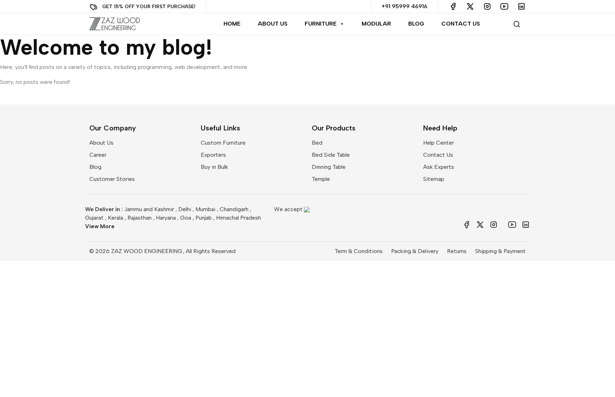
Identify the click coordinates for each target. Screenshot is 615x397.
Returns (457, 251)
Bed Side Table (331, 154)
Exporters (213, 154)
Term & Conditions (359, 251)
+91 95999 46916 (404, 6)
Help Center (438, 142)
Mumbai (205, 209)
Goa (185, 217)
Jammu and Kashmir (149, 209)
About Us (273, 23)
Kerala (115, 217)
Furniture (321, 23)
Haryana (166, 217)
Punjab (203, 217)
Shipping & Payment (500, 251)
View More (100, 226)
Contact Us (460, 23)
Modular (376, 23)
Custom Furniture (223, 142)
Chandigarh (234, 209)
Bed (317, 142)
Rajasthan (139, 217)
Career (97, 154)
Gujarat (94, 217)
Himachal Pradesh (238, 217)
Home (232, 23)
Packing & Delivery (414, 251)
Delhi (184, 209)
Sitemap (433, 179)
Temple (321, 179)
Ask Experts (438, 166)
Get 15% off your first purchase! (148, 6)
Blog (416, 23)
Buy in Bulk (214, 166)
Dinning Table (329, 166)
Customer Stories (112, 179)
